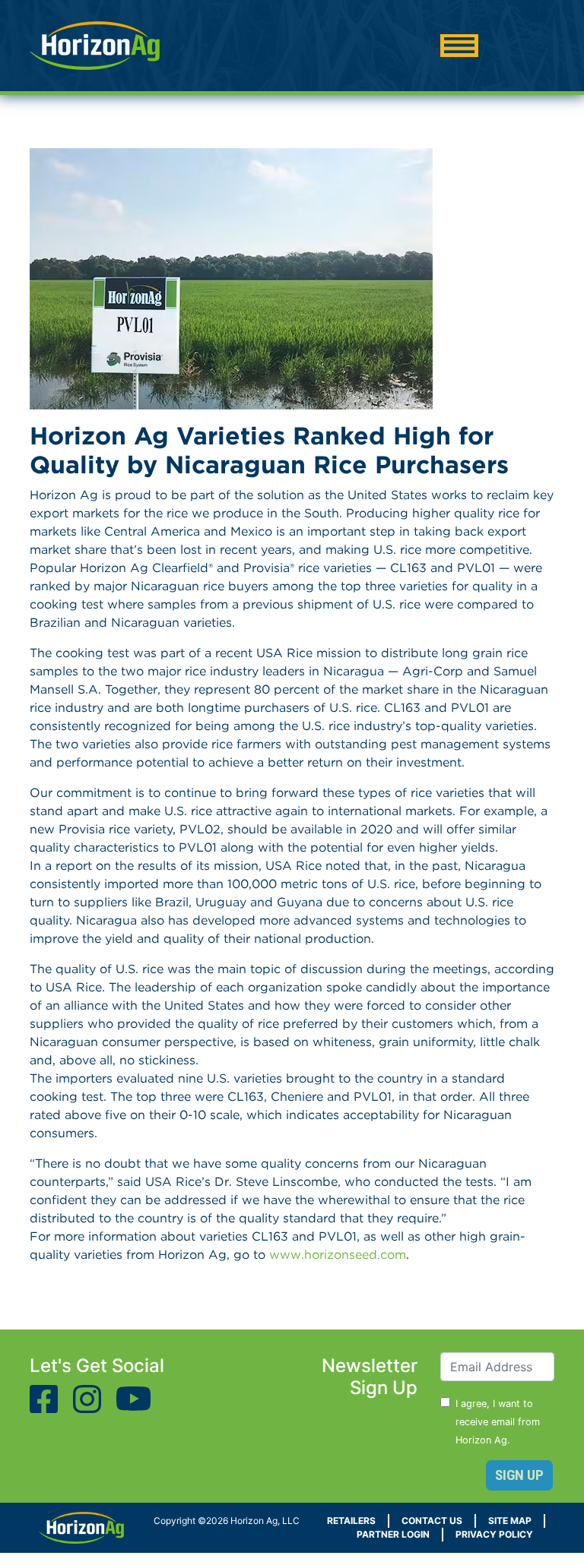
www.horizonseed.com (337, 1254)
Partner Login (393, 1534)
